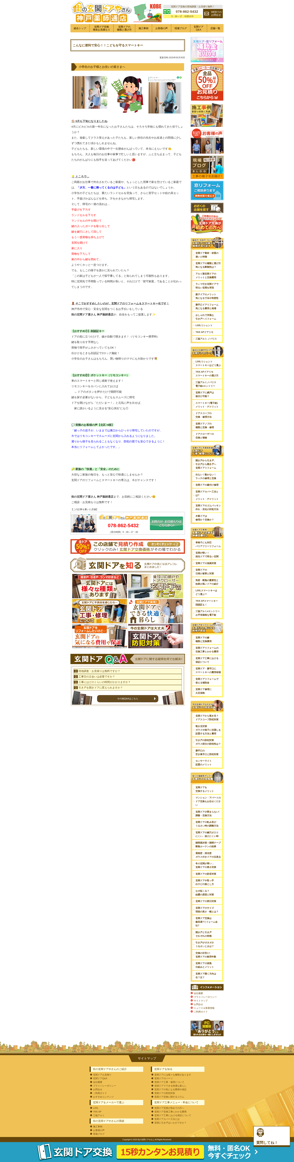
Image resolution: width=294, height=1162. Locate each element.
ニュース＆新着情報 (204, 1008)
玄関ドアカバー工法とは (167, 1119)
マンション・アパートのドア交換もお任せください (208, 801)
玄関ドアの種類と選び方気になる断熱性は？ (208, 265)
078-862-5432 (123, 525)
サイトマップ (201, 1000)
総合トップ (80, 28)
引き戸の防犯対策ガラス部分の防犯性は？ (208, 742)
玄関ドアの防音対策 (206, 873)
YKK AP (97, 1111)
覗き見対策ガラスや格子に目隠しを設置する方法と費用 (208, 730)
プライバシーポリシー (205, 997)
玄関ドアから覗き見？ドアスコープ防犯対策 (207, 717)
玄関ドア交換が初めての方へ (169, 1108)
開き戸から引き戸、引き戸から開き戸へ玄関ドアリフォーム (206, 464)
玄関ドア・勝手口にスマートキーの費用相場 (208, 670)
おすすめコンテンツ (103, 1096)
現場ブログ (181, 28)
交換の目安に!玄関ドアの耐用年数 (206, 955)
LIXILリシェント (204, 325)
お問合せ (198, 1004)
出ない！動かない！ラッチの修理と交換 (206, 476)
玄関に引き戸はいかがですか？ (170, 1122)
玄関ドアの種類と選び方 (124, 28)
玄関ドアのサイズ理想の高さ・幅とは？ (207, 910)
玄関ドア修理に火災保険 (204, 691)
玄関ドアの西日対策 (206, 901)
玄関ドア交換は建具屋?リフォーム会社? (207, 922)
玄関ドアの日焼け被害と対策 (205, 571)
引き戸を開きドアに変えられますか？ (101, 687)
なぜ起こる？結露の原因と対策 (205, 893)
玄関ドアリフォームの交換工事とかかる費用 (207, 649)
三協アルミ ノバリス (206, 338)
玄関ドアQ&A (199, 28)
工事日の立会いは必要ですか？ (97, 676)
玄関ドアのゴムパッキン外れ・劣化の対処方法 (208, 507)
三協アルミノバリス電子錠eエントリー (206, 384)
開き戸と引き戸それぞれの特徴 (204, 934)
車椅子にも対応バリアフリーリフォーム (208, 544)
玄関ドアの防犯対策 (164, 1093)
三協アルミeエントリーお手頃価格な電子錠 (208, 613)
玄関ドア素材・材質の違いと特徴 (207, 255)
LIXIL (95, 1108)
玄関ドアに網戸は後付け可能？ (205, 394)
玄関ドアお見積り (102, 1074)
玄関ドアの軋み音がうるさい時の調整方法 (207, 824)
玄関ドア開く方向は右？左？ (206, 975)
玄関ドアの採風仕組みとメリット (205, 965)
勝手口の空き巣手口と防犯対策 (207, 752)
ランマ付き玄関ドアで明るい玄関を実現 (207, 286)
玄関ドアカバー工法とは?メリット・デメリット (207, 495)
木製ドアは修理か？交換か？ (205, 518)
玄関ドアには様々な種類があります (172, 1074)
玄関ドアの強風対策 (206, 563)
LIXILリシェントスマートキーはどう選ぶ (208, 363)
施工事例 (143, 28)
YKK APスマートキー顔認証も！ (207, 603)
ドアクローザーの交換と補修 (205, 436)
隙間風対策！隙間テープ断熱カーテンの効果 (208, 844)
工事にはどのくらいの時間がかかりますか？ (105, 682)
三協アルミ (99, 1115)
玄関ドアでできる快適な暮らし (170, 1085)
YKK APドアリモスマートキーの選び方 (207, 373)
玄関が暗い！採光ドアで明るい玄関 (207, 554)
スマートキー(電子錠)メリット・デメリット (207, 405)
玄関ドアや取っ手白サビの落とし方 (205, 882)
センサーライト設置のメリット (204, 762)
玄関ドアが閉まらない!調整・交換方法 (207, 813)
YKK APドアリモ (204, 332)
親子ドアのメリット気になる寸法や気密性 (207, 296)
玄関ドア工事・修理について (169, 1082)
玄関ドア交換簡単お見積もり (101, 28)
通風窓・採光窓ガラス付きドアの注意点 (208, 855)
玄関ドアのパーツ (163, 1078)
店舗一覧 (215, 28)
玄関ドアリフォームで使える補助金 (207, 681)
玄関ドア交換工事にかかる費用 (170, 1111)
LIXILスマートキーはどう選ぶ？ (206, 592)
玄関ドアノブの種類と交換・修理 (205, 425)
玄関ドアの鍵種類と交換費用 (204, 639)
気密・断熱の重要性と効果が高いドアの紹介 (207, 582)
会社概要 (198, 993)
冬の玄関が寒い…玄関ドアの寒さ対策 (206, 865)
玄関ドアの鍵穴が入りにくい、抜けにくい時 (207, 834)
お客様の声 (161, 28)
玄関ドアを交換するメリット (205, 789)
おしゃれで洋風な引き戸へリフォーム (206, 317)
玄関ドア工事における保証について (207, 660)
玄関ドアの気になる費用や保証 (170, 1089)
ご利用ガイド (201, 1011)
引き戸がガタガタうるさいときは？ (205, 944)
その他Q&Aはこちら (127, 698)
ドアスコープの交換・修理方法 (204, 415)
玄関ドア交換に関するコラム (169, 1096)
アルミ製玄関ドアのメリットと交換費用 (206, 275)
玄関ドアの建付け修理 (207, 484)
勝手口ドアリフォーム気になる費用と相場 (207, 306)
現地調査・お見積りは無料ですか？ (99, 671)
